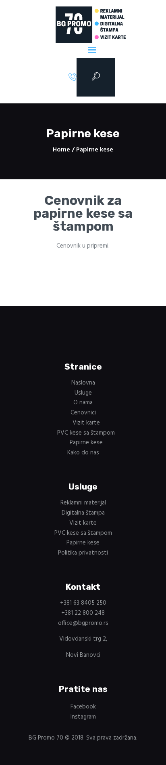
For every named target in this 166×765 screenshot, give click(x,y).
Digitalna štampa (83, 513)
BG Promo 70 (46, 738)
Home (61, 150)
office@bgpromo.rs (83, 623)
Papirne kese (86, 443)
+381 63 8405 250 (83, 603)
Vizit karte (86, 423)
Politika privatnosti (83, 553)
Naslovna (83, 383)
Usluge (83, 393)
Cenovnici (83, 413)
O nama (83, 403)
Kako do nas (83, 453)
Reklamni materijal (83, 503)
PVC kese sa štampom (86, 433)
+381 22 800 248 (83, 613)
